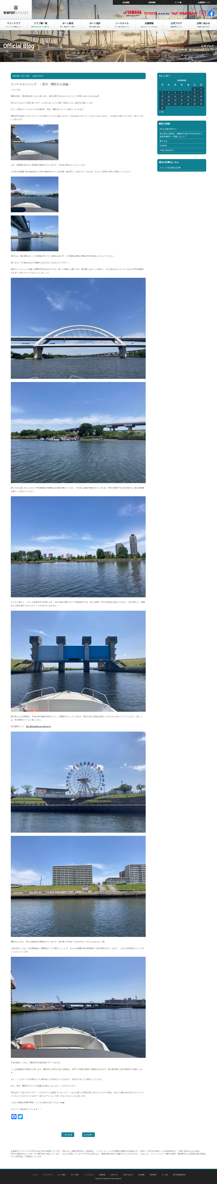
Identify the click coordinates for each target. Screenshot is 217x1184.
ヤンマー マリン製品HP (184, 13)
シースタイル (89, 1175)
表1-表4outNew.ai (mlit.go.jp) (38, 726)
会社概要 (125, 2)
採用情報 (152, 2)
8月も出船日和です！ (169, 129)
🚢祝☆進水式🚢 (167, 150)
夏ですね (163, 141)
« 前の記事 (67, 1135)
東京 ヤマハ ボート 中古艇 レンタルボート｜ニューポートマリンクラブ (16, 9)
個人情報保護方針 (179, 1175)
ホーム (35, 1175)
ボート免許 (75, 1175)
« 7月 (161, 112)
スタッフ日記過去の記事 (170, 168)
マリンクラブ (47, 1175)
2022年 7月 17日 (20, 76)
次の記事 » (88, 1135)
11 (169, 96)
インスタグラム (203, 13)
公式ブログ (38, 76)
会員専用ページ (204, 2)
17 (162, 100)
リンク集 (178, 2)
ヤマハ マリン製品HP (132, 13)
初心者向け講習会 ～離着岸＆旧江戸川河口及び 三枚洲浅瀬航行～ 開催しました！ (181, 135)
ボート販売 (62, 1175)
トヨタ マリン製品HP (156, 13)
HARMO (163, 146)
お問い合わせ (128, 1175)
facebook (211, 13)
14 (188, 96)
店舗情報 (102, 1175)
